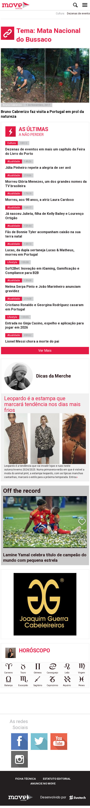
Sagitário (37, 685)
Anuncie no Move (42, 783)
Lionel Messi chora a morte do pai (32, 341)
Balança (8, 685)
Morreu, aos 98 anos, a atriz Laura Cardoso (39, 200)
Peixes (81, 685)
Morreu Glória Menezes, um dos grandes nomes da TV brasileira (46, 184)
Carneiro (8, 673)
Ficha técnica (25, 778)
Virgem (81, 673)
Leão (67, 673)
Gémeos (38, 673)
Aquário (67, 685)
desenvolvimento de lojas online (77, 797)
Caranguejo (52, 673)
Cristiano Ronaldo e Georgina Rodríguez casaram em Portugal (44, 307)
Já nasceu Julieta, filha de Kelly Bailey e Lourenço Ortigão (44, 216)
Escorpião (23, 685)
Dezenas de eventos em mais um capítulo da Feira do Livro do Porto (45, 151)
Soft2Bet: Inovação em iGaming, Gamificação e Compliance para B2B (42, 270)
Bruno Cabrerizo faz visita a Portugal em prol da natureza (42, 114)
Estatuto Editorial (57, 778)
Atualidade (13, 161)
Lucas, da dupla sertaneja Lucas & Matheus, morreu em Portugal (39, 252)
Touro (23, 673)
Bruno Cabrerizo (12, 105)
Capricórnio (52, 685)
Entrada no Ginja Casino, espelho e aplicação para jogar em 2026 (44, 325)
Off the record (22, 491)
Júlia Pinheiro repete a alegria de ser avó (38, 168)
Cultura (56, 13)
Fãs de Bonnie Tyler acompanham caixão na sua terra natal (43, 234)
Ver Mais (44, 351)
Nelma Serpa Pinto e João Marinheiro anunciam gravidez (43, 289)
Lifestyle (12, 262)
